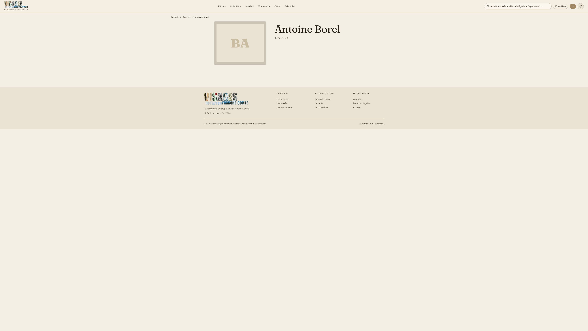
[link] (16, 6)
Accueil (174, 17)
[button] (560, 6)
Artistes (186, 17)
